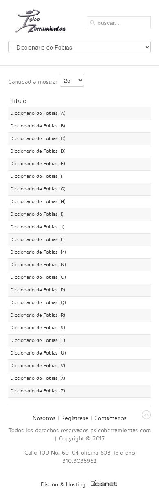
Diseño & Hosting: (65, 485)
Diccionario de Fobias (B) (37, 126)
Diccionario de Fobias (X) (37, 378)
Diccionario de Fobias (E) (37, 163)
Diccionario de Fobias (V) (37, 365)
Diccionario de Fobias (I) (37, 214)
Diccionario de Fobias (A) (38, 113)
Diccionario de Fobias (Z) (37, 391)
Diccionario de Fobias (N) (38, 264)
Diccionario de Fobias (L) (37, 239)
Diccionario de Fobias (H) (38, 201)
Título (18, 101)
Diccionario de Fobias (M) (38, 252)
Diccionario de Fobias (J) (37, 227)
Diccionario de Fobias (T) (37, 340)
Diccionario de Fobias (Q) (38, 302)
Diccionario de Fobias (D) (38, 151)
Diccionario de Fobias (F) (37, 176)
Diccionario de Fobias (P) (37, 290)
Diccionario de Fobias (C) (38, 138)
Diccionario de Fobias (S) (37, 328)
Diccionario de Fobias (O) (38, 277)
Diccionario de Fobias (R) (37, 315)
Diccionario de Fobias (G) (38, 189)
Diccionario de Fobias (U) (38, 353)
